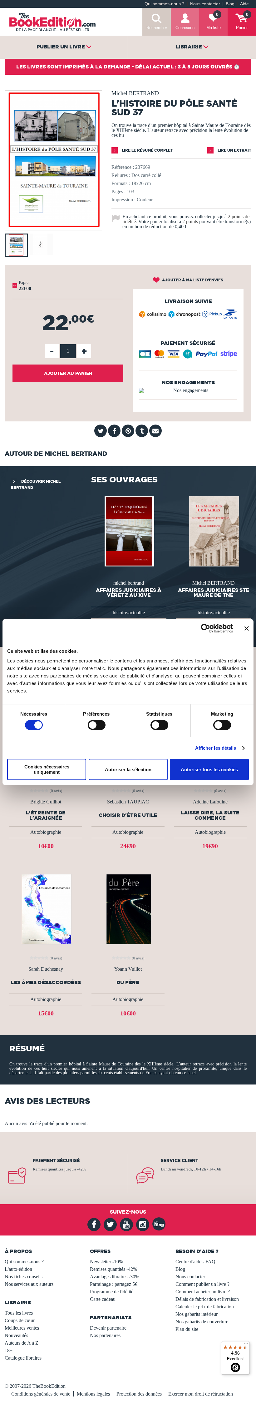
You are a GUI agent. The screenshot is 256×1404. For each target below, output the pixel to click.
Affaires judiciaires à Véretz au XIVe (128, 592)
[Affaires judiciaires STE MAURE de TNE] (213, 531)
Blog (230, 4)
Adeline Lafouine (210, 801)
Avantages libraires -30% (114, 1276)
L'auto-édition (18, 1269)
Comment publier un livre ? (202, 1284)
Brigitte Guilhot (45, 801)
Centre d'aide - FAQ (195, 1261)
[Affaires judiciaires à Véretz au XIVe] (129, 531)
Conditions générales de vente (40, 1393)
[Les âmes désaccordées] (45, 909)
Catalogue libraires (23, 1358)
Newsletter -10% (106, 1261)
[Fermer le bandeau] (246, 628)
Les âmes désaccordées (46, 982)
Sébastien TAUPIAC (128, 801)
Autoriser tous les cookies (209, 769)
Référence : (122, 167)
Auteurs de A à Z (21, 1343)
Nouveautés (16, 1335)
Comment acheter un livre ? (202, 1291)
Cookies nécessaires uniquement (46, 769)
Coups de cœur (20, 1320)
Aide (244, 4)
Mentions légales (93, 1393)
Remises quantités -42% (113, 1269)
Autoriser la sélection (128, 769)
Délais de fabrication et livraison (207, 1299)
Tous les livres (19, 1313)
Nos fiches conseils (23, 1276)
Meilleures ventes (22, 1328)
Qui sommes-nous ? (165, 4)
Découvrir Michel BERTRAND (36, 484)
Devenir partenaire (108, 1328)
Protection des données (139, 1393)
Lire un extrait (234, 150)
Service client (179, 1160)
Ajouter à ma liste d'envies (192, 280)
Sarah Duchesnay (45, 969)
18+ (8, 1350)
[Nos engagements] (188, 390)
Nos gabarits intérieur (196, 1314)
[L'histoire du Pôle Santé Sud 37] (53, 226)
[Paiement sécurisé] (188, 356)
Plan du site (186, 1329)
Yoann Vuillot (128, 969)
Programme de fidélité (111, 1291)
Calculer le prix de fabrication (204, 1306)
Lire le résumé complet (147, 150)
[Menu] (246, 1345)
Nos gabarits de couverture (201, 1321)
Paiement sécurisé (56, 1160)
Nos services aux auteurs (29, 1284)
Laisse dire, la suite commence (210, 815)
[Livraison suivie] (188, 316)
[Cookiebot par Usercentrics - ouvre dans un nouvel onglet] (205, 628)
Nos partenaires (105, 1335)
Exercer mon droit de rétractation (200, 1393)
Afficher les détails (215, 748)
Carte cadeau (103, 1299)
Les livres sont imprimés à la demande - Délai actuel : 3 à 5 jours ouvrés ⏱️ (128, 66)
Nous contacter (205, 4)
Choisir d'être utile (128, 815)
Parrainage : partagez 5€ (113, 1284)
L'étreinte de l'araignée (46, 815)
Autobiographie (45, 832)
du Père (127, 982)
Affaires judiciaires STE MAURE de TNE (213, 592)
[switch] (97, 725)
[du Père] (128, 909)
